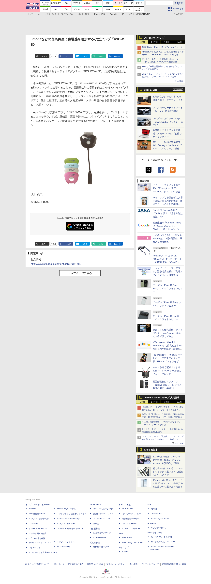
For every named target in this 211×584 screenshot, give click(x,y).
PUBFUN (152, 523)
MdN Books (127, 537)
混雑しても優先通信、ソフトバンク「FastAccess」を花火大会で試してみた (168, 333)
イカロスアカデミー (131, 528)
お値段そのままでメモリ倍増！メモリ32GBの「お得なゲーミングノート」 (167, 133)
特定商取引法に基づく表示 (174, 564)
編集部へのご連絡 (95, 564)
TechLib (125, 552)
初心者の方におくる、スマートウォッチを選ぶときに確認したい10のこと (168, 471)
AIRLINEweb (128, 509)
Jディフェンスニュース (132, 514)
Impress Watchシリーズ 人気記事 (162, 397)
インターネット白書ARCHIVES (43, 552)
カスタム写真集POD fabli (163, 542)
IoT (130, 14)
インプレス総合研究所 (39, 518)
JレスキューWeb (129, 523)
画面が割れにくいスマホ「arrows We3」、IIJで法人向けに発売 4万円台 (167, 384)
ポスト (44, 56)
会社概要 (133, 564)
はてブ (84, 56)
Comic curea (156, 514)
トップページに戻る (80, 273)
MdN (121, 533)
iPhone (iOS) (99, 14)
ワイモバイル (67, 14)
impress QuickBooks (160, 518)
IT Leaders (33, 523)
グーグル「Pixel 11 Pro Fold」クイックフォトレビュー (168, 288)
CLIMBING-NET (100, 537)
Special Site (150, 89)
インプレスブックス (66, 542)
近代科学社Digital (101, 547)
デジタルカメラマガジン (40, 542)
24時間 (154, 42)
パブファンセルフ (159, 528)
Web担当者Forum (37, 514)
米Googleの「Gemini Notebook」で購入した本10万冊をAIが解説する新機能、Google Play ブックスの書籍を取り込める (167, 349)
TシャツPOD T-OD (102, 518)
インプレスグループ (150, 564)
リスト (54, 56)
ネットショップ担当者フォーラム (72, 514)
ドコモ (30, 14)
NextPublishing (64, 547)
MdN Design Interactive (132, 542)
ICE (149, 504)
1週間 (166, 42)
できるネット (35, 547)
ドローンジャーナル (38, 528)
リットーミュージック (103, 509)
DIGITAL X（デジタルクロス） (70, 528)
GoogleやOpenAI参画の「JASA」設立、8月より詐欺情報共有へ (168, 213)
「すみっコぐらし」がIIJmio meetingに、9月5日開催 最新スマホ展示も (167, 238)
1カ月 (179, 42)
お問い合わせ (58, 564)
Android (113, 14)
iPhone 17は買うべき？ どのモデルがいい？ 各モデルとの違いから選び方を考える (168, 483)
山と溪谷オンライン (102, 533)
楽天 (87, 14)
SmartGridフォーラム (66, 509)
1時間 (142, 42)
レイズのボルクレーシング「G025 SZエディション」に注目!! (168, 121)
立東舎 (96, 523)
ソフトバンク (51, 14)
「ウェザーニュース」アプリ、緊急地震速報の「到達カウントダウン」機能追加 (168, 271)
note (101, 56)
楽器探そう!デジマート (103, 514)
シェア (68, 56)
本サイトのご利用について (37, 564)
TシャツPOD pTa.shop (161, 537)
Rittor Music (95, 504)
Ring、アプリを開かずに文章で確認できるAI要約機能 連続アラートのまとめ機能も (168, 200)
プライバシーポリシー (116, 564)
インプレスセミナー (66, 523)
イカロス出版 (125, 504)
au (39, 14)
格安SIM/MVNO (143, 14)
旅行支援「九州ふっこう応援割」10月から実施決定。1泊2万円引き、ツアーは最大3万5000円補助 (163, 417)
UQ (79, 14)
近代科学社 (95, 542)
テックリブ (124, 547)
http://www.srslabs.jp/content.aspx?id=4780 (56, 264)
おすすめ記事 (151, 449)
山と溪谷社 (95, 528)
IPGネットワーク (155, 533)
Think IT (32, 509)
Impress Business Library (68, 518)
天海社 (154, 509)
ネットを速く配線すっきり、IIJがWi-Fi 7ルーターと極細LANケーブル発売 (168, 370)
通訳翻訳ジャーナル (131, 518)
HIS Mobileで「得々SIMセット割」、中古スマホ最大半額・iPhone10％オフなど (167, 358)
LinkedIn (117, 56)
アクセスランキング (154, 37)
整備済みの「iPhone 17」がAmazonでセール (162, 47)
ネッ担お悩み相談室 (38, 533)
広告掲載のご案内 (76, 564)
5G (123, 14)
